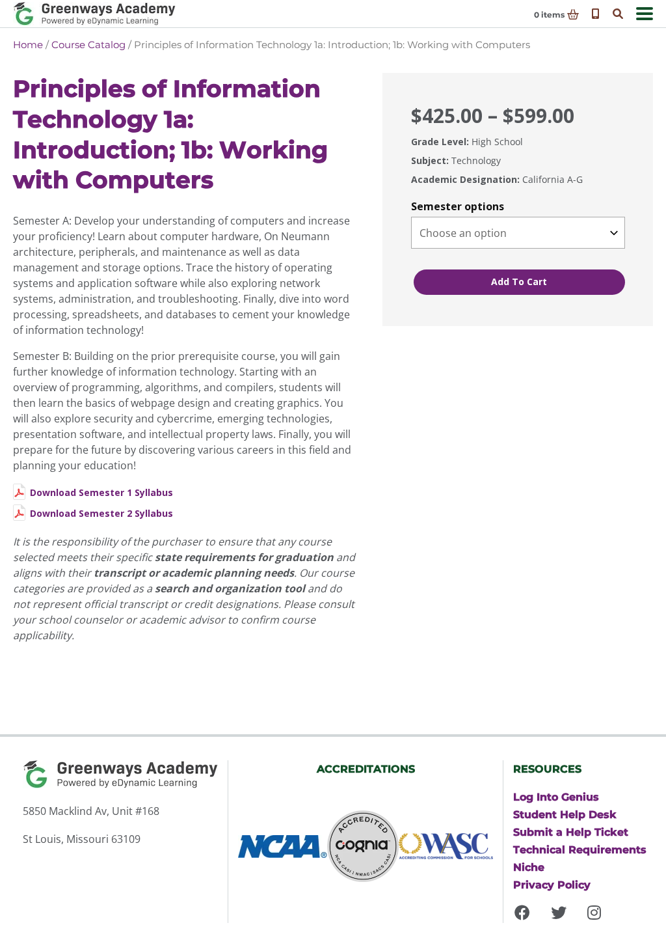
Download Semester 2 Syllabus (101, 513)
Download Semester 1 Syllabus (101, 492)
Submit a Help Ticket (570, 831)
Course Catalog (88, 44)
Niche (528, 867)
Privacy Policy (552, 884)
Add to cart (519, 281)
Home (28, 44)
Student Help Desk (565, 814)
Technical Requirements (579, 849)
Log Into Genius (556, 796)
